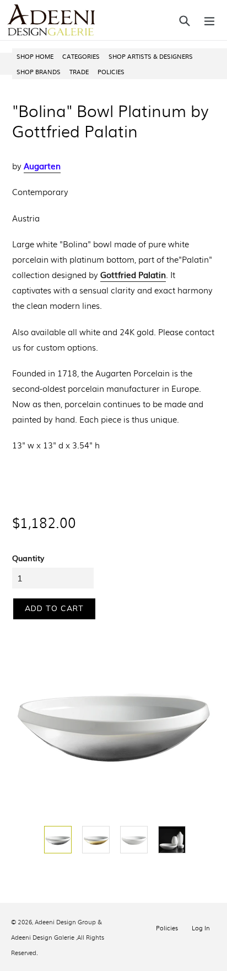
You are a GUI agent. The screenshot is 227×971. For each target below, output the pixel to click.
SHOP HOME (35, 56)
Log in (201, 927)
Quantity (28, 557)
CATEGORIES (81, 56)
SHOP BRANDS (39, 71)
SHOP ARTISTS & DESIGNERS (151, 56)
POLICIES (111, 71)
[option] (56, 839)
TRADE (79, 71)
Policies (167, 927)
